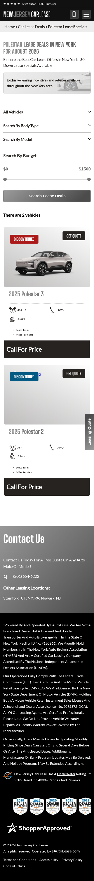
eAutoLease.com (66, 851)
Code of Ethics (14, 866)
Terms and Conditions (19, 859)
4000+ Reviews (47, 3)
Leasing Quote (89, 432)
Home (9, 26)
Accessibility (48, 859)
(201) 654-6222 (74, 14)
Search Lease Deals (47, 196)
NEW (26, 14)
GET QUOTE (73, 235)
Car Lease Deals (31, 26)
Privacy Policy (71, 859)
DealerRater (66, 774)
